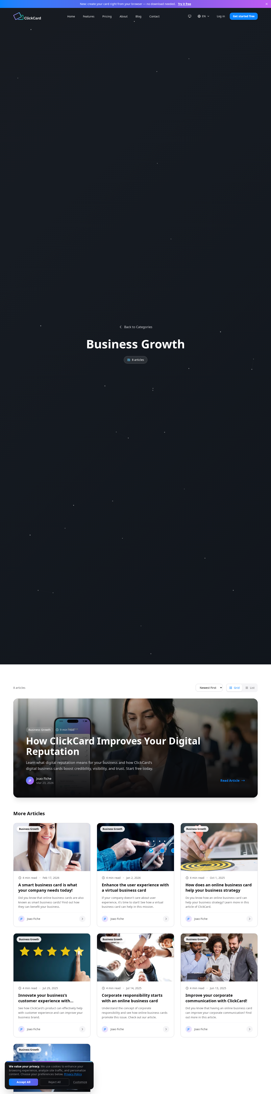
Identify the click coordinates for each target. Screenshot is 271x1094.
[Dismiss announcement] (266, 4)
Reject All (54, 1082)
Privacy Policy (73, 1074)
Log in (221, 16)
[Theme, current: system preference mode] (190, 16)
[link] (40, 780)
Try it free (184, 4)
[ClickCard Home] (27, 16)
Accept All (23, 1082)
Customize (80, 1082)
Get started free (244, 16)
